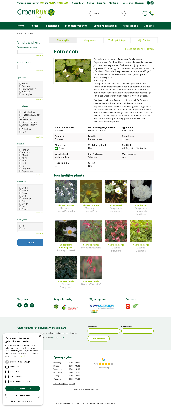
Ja (23, 226)
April (24, 158)
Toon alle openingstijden (64, 383)
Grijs (24, 201)
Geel (24, 196)
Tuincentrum (76, 390)
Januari (25, 150)
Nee (24, 228)
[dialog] (23, 369)
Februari (26, 152)
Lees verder (21, 356)
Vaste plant (27, 94)
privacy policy (58, 337)
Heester (26, 92)
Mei (24, 160)
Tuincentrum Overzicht (94, 403)
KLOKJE (145, 13)
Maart (25, 155)
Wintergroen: (22, 220)
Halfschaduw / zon (31, 115)
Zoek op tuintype (117, 40)
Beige (25, 188)
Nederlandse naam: (24, 62)
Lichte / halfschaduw (25, 118)
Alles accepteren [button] (22, 388)
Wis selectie (39, 55)
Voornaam (92, 326)
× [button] (40, 336)
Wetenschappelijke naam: (27, 47)
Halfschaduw (28, 112)
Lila (23, 206)
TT (26, 305)
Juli (23, 166)
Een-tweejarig (29, 89)
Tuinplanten (95, 390)
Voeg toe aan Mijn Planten (140, 48)
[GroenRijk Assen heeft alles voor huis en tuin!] (36, 13)
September (27, 171)
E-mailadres (126, 326)
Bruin (25, 193)
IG (32, 305)
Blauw (25, 190)
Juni (24, 163)
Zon (24, 132)
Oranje (25, 209)
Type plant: (21, 77)
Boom (25, 84)
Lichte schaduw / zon (28, 126)
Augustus (27, 168)
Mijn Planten (144, 40)
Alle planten (90, 40)
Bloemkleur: (21, 182)
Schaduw (26, 129)
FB (19, 305)
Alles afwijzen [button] (23, 395)
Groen (25, 204)
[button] (22, 401)
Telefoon (151, 13)
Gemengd (27, 198)
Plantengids (63, 40)
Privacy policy (110, 403)
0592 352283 (62, 3)
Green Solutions (78, 403)
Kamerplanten (85, 390)
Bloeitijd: (20, 144)
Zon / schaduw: (23, 106)
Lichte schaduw (29, 122)
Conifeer (26, 86)
